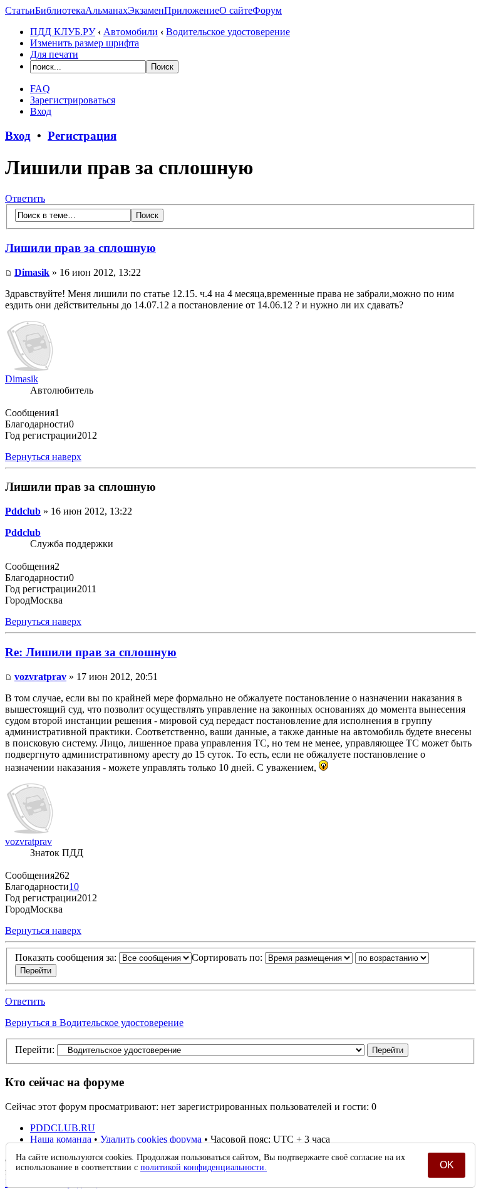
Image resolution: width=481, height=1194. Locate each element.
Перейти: (34, 1049)
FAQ (40, 88)
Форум (267, 10)
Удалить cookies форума (151, 1139)
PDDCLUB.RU (62, 1128)
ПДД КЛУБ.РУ (62, 31)
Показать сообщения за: (67, 957)
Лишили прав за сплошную (80, 247)
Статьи (20, 10)
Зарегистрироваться (72, 100)
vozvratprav (40, 676)
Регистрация (82, 135)
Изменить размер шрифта (84, 43)
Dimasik (31, 272)
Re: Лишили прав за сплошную (91, 652)
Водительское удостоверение (228, 31)
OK (447, 1165)
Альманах (106, 10)
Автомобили (130, 31)
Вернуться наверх (43, 456)
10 (74, 886)
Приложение (191, 10)
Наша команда (60, 1139)
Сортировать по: (228, 957)
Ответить (25, 198)
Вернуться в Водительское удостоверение (94, 1022)
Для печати (54, 54)
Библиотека (60, 10)
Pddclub (23, 511)
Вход (40, 111)
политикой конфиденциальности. (203, 1167)
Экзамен (146, 10)
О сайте (235, 10)
